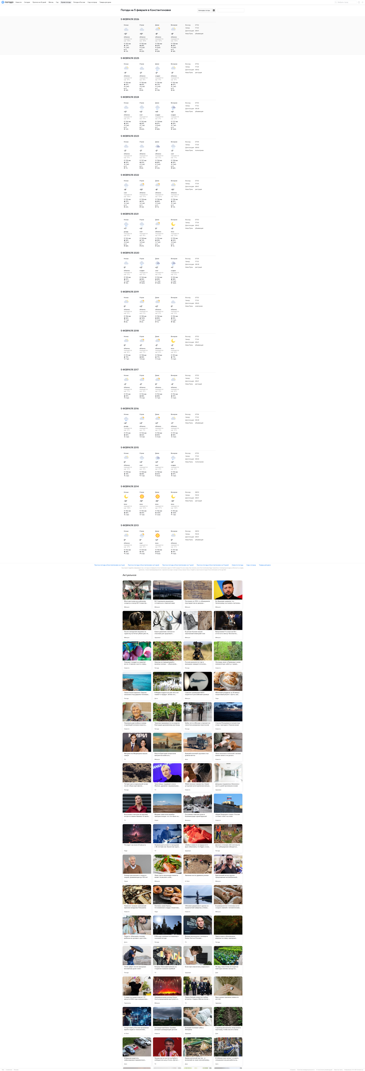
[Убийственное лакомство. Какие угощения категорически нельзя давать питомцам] (197, 777)
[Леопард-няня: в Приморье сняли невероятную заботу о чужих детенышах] (228, 655)
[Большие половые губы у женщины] (197, 1021)
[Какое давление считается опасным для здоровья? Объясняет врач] (167, 625)
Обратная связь (338, 1069)
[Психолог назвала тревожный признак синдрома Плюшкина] (137, 899)
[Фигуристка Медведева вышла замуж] (137, 747)
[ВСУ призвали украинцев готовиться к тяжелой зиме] (167, 594)
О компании (9, 1069)
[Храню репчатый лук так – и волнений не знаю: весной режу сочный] (197, 1051)
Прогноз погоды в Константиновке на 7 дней (178, 565)
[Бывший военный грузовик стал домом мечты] (197, 747)
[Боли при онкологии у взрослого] (197, 960)
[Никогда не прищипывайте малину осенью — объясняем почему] (167, 655)
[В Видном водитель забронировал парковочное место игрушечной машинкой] (137, 1051)
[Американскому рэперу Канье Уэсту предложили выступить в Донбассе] (167, 990)
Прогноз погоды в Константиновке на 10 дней (213, 565)
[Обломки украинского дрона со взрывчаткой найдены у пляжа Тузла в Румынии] (197, 899)
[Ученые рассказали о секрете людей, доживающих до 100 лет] (137, 869)
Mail (3, 1069)
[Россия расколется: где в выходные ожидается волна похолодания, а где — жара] (197, 655)
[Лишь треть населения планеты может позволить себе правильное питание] (167, 869)
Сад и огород (251, 565)
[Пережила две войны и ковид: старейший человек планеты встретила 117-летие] (137, 716)
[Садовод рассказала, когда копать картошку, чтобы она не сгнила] (228, 1021)
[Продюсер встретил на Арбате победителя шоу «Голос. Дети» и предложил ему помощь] (167, 1051)
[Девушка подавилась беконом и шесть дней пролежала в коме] (228, 777)
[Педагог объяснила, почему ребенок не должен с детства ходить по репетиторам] (137, 930)
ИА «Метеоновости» (357, 1069)
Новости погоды (237, 565)
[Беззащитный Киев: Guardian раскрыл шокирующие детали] (167, 1021)
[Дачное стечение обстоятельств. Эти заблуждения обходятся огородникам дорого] (228, 838)
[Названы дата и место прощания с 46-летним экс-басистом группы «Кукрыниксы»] (167, 838)
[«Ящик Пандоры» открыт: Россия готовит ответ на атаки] (228, 808)
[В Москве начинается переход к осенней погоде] (167, 930)
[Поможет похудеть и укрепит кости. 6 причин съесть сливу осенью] (137, 655)
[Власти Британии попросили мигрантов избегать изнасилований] (167, 747)
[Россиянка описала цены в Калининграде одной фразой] (197, 808)
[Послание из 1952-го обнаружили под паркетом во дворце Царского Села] (197, 594)
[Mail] (3, 2)
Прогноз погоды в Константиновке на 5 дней (143, 565)
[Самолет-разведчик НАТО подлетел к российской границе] (197, 686)
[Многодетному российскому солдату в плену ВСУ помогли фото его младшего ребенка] (137, 594)
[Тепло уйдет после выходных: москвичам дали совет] (137, 960)
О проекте (293, 1069)
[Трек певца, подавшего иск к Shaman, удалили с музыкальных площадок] (167, 777)
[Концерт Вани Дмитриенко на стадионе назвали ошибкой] (167, 960)
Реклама (16, 1069)
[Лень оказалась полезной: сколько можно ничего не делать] (228, 747)
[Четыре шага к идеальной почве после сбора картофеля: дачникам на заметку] (137, 777)
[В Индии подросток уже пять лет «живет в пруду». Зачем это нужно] (167, 686)
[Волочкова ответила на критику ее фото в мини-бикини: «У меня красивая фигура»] (137, 808)
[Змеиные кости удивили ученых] (197, 869)
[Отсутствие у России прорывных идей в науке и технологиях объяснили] (137, 1021)
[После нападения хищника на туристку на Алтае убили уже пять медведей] (137, 625)
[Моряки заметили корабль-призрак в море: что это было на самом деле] (167, 808)
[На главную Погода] (8, 2)
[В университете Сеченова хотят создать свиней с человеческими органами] (228, 899)
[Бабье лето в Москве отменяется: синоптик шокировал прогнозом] (197, 716)
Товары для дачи (265, 565)
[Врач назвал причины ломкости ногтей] (228, 990)
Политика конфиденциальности (306, 1069)
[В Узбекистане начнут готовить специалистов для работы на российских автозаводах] (228, 1051)
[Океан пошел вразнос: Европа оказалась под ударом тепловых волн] (137, 686)
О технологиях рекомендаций (324, 1069)
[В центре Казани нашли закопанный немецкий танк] (197, 625)
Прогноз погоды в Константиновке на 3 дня (109, 565)
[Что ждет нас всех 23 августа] (137, 838)
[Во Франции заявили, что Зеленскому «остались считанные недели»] (228, 594)
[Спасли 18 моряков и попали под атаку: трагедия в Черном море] (228, 716)
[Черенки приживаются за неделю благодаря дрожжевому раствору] (167, 716)
